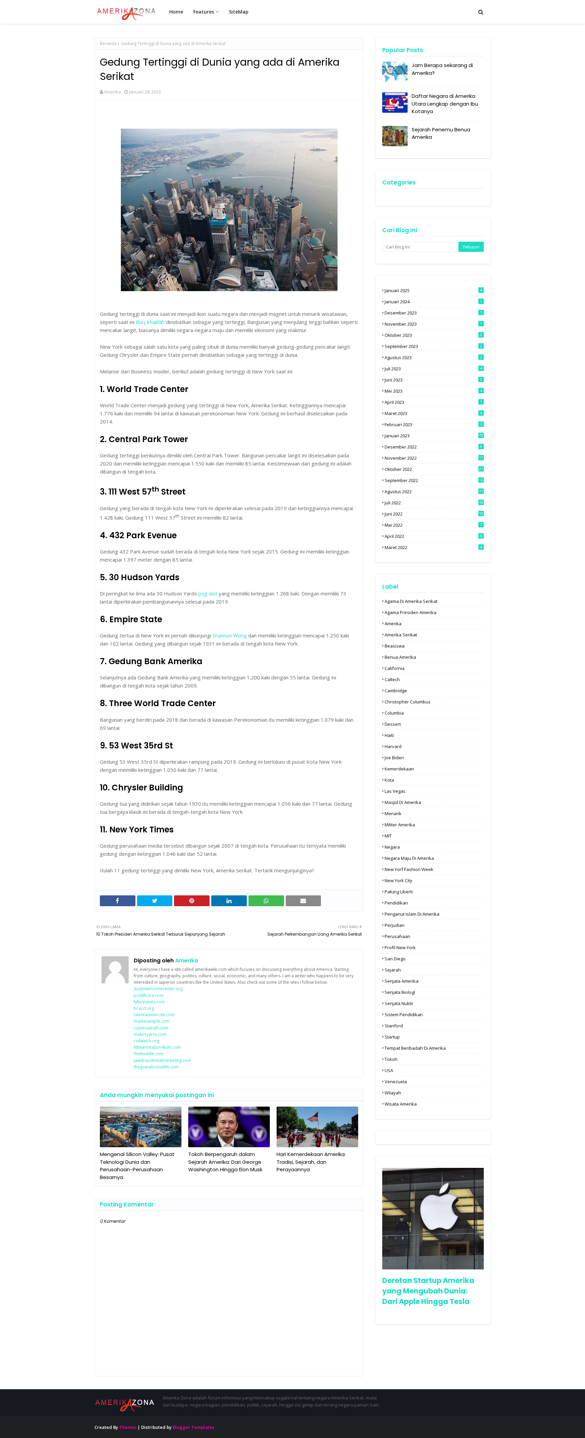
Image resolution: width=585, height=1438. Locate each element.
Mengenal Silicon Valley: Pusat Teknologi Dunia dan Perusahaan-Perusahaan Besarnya (137, 1166)
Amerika (112, 92)
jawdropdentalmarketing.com (162, 1060)
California (395, 668)
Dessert (393, 724)
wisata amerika (401, 1104)
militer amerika (400, 825)
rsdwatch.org (146, 1041)
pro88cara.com (149, 995)
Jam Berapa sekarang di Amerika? (442, 69)
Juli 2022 (434, 503)
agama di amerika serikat (411, 601)
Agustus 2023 (433, 357)
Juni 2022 (434, 514)
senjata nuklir (399, 1003)
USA (389, 1070)
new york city (398, 880)
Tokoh (391, 1059)
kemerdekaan (399, 769)
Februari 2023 (433, 424)
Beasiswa (395, 646)
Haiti (389, 735)
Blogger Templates (193, 1427)
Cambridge (396, 691)
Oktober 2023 (433, 335)
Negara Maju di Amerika (409, 858)
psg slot (207, 593)
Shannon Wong (230, 635)
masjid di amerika (403, 802)
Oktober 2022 (434, 469)
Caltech (392, 679)
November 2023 (433, 324)
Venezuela (396, 1081)
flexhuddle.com (149, 1053)
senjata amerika (401, 981)
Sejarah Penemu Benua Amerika (441, 133)
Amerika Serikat (401, 635)
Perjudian (395, 925)
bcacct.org (144, 1008)
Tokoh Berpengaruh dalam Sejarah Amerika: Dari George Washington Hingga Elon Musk (225, 1162)
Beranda (108, 43)
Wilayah (393, 1093)
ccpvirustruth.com (151, 1028)
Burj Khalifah (150, 322)
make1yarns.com (150, 1034)
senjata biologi (400, 992)
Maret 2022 (433, 547)
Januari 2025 (433, 290)
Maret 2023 (433, 413)
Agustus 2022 (434, 491)
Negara (392, 847)
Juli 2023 (433, 369)
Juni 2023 (433, 380)
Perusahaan (397, 936)
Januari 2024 (433, 302)
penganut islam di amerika (412, 914)
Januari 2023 (434, 436)
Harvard (393, 746)
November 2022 (434, 458)
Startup (392, 1037)
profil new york (400, 947)
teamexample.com (152, 1021)
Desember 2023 (433, 313)
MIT (388, 836)
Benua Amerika (400, 657)
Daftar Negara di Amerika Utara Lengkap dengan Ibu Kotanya (445, 103)
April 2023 (433, 402)
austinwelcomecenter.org (158, 989)
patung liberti (399, 892)
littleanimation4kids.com (157, 1047)
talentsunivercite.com (154, 1015)
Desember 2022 (433, 447)
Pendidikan (396, 903)
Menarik (393, 813)
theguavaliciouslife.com (156, 1067)
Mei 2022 (433, 525)
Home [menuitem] (176, 11)
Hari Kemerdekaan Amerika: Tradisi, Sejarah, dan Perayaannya (311, 1162)
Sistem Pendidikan (404, 1014)
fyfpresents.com (149, 1002)
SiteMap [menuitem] (238, 11)
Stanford (394, 1026)
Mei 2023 (433, 391)
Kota (389, 780)
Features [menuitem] (203, 11)
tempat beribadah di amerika (415, 1048)
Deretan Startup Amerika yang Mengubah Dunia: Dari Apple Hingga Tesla (428, 1291)
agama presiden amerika (410, 612)
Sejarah (393, 970)
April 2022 (433, 536)
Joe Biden (394, 758)
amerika (393, 623)
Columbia (394, 713)
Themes (127, 1427)
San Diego (395, 959)
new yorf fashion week (409, 869)
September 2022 (434, 480)
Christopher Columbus (408, 702)
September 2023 (433, 346)
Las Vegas (395, 791)
